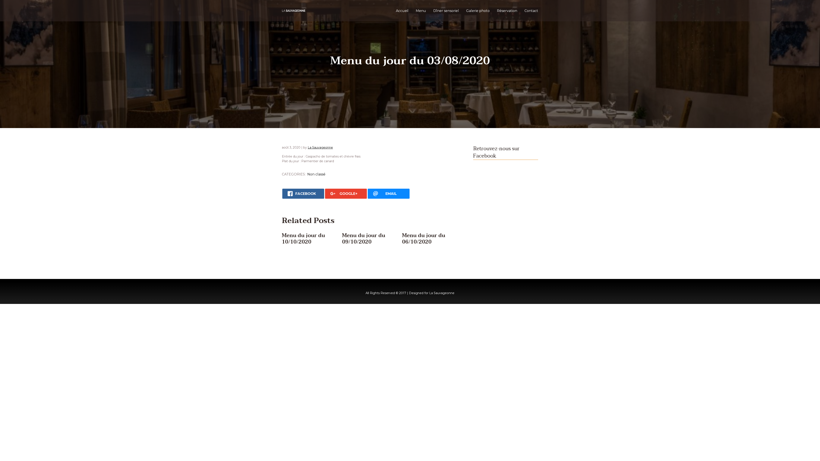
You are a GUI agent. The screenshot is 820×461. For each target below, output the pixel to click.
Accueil (402, 11)
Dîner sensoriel (446, 11)
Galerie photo (478, 11)
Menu (421, 11)
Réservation (507, 11)
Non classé (316, 174)
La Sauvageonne (320, 147)
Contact (531, 11)
